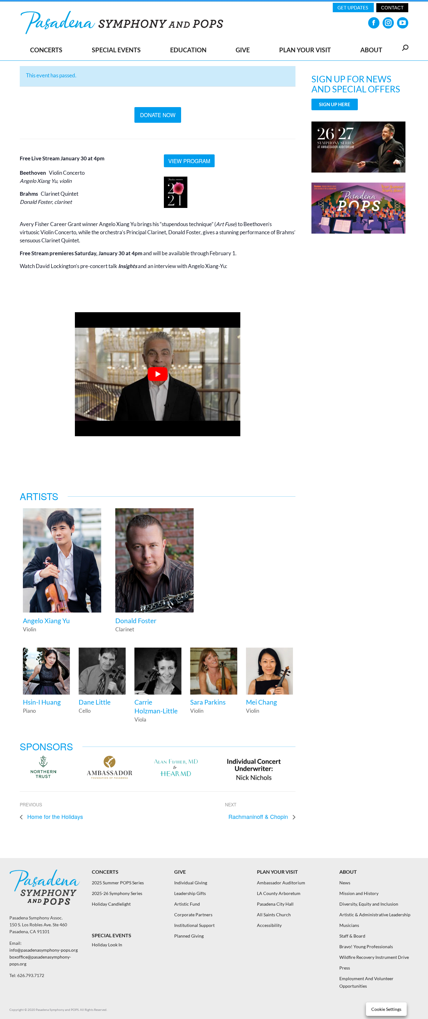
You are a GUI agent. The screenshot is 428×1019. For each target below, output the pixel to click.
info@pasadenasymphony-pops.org (43, 950)
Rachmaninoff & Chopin (259, 816)
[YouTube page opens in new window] (402, 22)
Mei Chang (261, 702)
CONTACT (392, 7)
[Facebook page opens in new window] (373, 22)
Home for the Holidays (54, 816)
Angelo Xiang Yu (46, 620)
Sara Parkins (208, 702)
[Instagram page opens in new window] (388, 22)
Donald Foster (135, 620)
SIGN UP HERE (334, 104)
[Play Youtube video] (157, 374)
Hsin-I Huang (42, 702)
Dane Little (95, 702)
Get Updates (353, 7)
